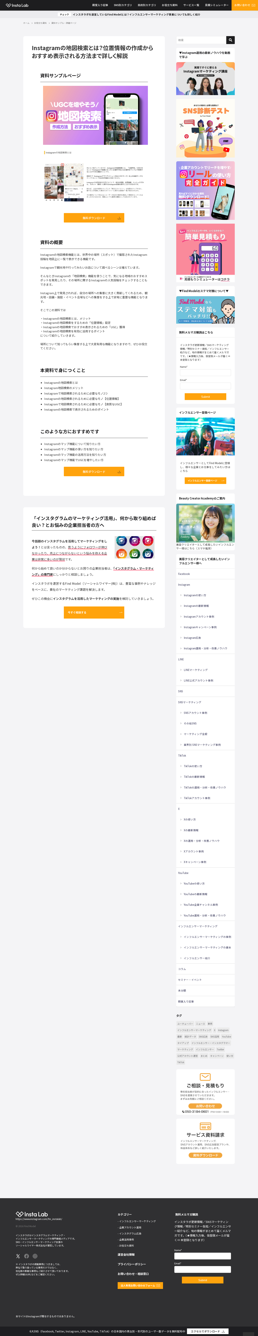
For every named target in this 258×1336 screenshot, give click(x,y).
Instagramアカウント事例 (199, 616)
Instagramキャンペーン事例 (200, 627)
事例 (210, 1023)
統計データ (190, 1036)
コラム (182, 969)
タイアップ (183, 1042)
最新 (179, 1036)
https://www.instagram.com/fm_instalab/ (39, 1219)
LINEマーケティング (196, 670)
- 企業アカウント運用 (129, 1227)
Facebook (184, 574)
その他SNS (190, 723)
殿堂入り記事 (100, 5)
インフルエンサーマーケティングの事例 (207, 937)
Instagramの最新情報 (196, 606)
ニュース (200, 1023)
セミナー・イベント (190, 980)
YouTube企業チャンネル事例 (201, 904)
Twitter (220, 1049)
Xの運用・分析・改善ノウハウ (202, 841)
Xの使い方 (190, 819)
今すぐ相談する (77, 612)
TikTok (182, 755)
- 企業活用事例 (126, 1239)
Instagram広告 (192, 638)
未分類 (182, 990)
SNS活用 (214, 1036)
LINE (181, 659)
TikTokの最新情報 (194, 776)
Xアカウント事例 (194, 851)
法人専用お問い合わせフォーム (138, 1285)
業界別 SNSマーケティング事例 (202, 745)
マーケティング (185, 1049)
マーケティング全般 (195, 734)
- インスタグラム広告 (129, 1233)
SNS (180, 691)
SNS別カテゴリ (123, 5)
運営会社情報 (126, 1254)
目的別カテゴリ (147, 5)
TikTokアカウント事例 (197, 798)
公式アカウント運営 (187, 1055)
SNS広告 (203, 1036)
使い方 (229, 1055)
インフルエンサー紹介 (197, 958)
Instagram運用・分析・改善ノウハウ (205, 648)
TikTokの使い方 (193, 766)
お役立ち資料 (170, 5)
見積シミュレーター (217, 5)
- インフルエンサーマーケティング (137, 1221)
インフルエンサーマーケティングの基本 (207, 947)
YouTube (183, 873)
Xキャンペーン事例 (195, 862)
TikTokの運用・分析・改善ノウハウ (205, 787)
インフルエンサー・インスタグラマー (211, 1042)
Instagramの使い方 (195, 595)
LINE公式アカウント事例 (198, 680)
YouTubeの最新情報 (195, 894)
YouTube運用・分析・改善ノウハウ (205, 915)
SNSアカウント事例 (195, 713)
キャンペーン (217, 1055)
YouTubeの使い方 (194, 883)
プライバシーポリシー (132, 1264)
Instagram (184, 584)
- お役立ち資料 (126, 1245)
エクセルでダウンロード (205, 1331)
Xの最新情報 (191, 830)
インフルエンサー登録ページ (202, 480)
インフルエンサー (205, 1049)
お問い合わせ (242, 5)
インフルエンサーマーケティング (198, 926)
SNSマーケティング (189, 702)
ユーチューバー (185, 1023)
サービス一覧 (191, 5)
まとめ (204, 1055)
